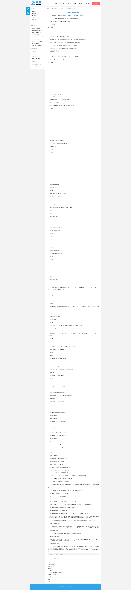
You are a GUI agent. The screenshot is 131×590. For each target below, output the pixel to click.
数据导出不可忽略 (36, 28)
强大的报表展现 (35, 39)
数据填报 (50, 568)
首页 (56, 3)
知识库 (80, 3)
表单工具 (69, 3)
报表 (65, 15)
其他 (33, 22)
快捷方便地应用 (35, 67)
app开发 (33, 17)
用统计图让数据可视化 (37, 41)
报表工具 (62, 3)
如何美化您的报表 (36, 34)
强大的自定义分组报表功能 (53, 574)
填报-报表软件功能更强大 (37, 37)
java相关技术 (61, 8)
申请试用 (96, 3)
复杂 (62, 39)
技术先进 (34, 52)
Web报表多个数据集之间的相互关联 (55, 572)
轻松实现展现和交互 (36, 64)
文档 (75, 3)
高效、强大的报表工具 (37, 45)
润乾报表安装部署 (59, 554)
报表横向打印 (50, 576)
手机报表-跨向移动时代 (37, 30)
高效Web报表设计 (51, 564)
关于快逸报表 (62, 586)
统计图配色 (50, 570)
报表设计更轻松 (35, 43)
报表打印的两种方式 (36, 32)
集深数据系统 (69, 586)
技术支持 (28, 13)
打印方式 (50, 579)
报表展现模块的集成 (52, 566)
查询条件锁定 (50, 581)
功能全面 (34, 54)
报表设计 (34, 11)
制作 (58, 539)
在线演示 (87, 3)
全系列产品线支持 (36, 58)
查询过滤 (34, 19)
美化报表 (34, 13)
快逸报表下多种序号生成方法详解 (55, 577)
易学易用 (34, 56)
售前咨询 (28, 9)
